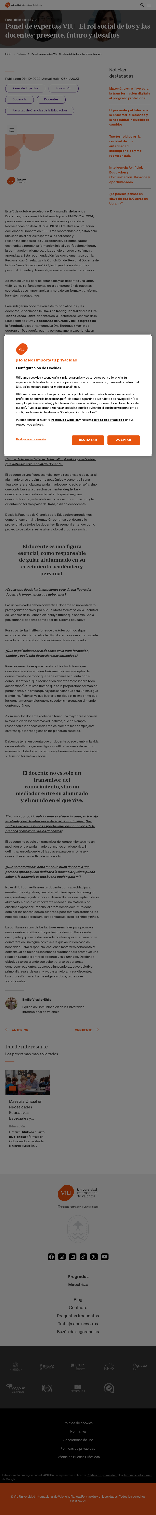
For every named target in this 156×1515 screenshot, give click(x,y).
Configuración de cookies (31, 439)
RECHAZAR (88, 440)
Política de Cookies (65, 420)
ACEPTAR (123, 440)
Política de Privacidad (108, 420)
